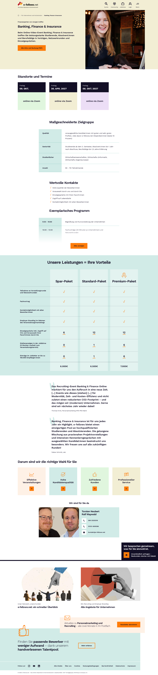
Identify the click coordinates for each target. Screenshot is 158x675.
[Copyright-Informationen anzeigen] (143, 68)
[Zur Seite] (31, 489)
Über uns (68, 666)
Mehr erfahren (86, 645)
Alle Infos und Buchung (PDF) (31, 48)
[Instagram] (29, 666)
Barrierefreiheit (107, 666)
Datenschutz (120, 666)
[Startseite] (18, 15)
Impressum (132, 666)
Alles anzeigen (79, 246)
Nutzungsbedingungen (91, 666)
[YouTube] (34, 666)
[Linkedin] (39, 666)
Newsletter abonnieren (128, 624)
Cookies (77, 666)
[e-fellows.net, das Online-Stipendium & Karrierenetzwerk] (28, 5)
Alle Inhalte (58, 666)
